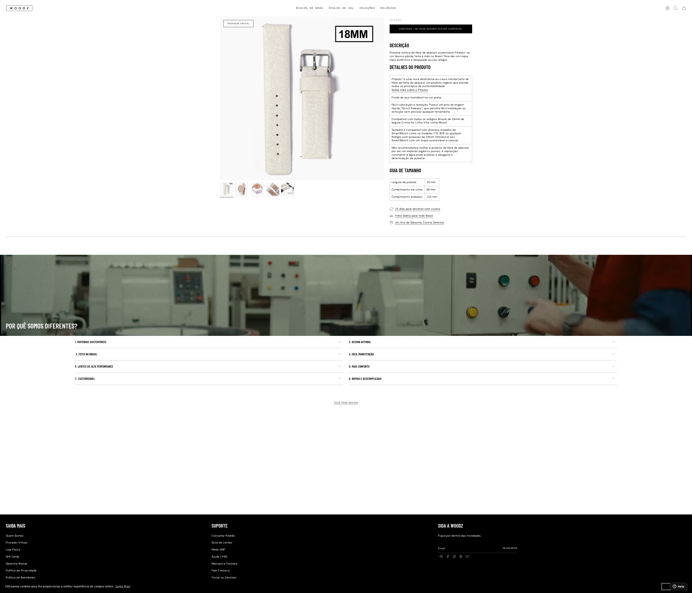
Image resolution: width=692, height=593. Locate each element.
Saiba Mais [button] (122, 586)
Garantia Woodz (16, 563)
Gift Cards (12, 556)
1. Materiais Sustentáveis (90, 342)
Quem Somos (15, 536)
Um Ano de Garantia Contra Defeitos (419, 222)
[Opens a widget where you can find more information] (678, 586)
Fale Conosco (221, 570)
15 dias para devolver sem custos (417, 209)
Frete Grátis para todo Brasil (414, 215)
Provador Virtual (238, 23)
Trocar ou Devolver (224, 577)
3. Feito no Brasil (86, 354)
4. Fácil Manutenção (361, 354)
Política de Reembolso (20, 577)
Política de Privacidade (21, 570)
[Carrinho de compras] (684, 8)
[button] (367, 8)
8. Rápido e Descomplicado (365, 379)
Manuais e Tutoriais (225, 563)
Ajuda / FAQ (219, 556)
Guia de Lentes (222, 542)
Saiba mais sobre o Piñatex (410, 90)
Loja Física (13, 549)
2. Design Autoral (360, 342)
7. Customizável (85, 379)
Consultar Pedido (223, 536)
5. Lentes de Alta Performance (94, 366)
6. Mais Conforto (359, 366)
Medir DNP (218, 549)
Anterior (219, 98)
